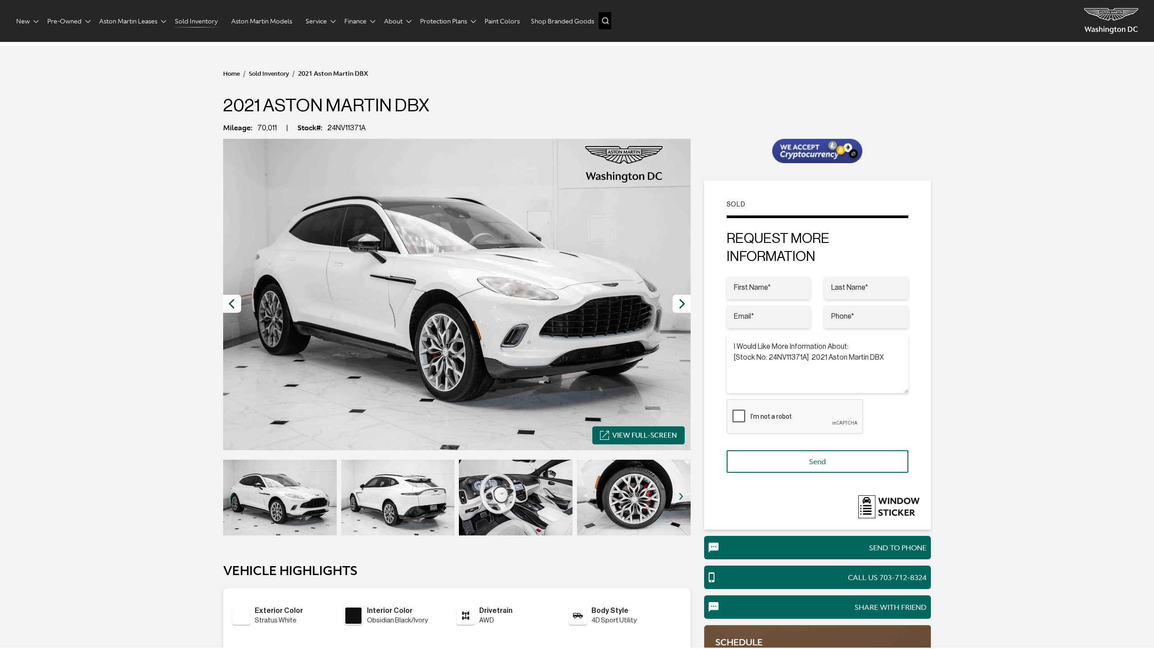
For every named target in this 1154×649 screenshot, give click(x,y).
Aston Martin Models (261, 21)
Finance (355, 21)
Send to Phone (897, 548)
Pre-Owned (64, 21)
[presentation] (232, 304)
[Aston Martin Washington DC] (1111, 21)
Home (231, 74)
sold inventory (269, 74)
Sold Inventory (196, 21)
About (393, 21)
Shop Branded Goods (562, 21)
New (23, 21)
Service (316, 21)
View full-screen (644, 435)
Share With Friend (890, 607)
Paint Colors (502, 21)
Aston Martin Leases (128, 21)
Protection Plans (443, 21)
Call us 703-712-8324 (887, 577)
